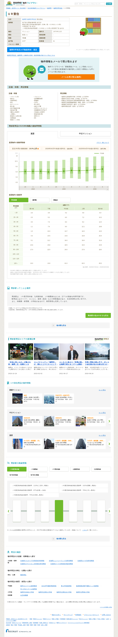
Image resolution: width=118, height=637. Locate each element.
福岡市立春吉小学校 (27, 592)
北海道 (8, 624)
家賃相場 (62, 619)
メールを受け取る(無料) (71, 77)
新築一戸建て (92, 619)
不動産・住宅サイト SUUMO (16, 8)
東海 (28, 624)
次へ (109, 511)
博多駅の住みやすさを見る (98, 315)
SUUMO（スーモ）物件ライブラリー (21, 3)
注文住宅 (8, 622)
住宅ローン (52, 622)
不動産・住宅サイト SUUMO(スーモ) (16, 619)
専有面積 (14, 200)
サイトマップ (68, 615)
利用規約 (78, 615)
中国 (38, 624)
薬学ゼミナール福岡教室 (28, 586)
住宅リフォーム (16, 622)
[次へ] (109, 421)
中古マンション (83, 619)
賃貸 (31, 619)
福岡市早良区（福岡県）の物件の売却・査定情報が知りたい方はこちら (31, 55)
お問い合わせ (106, 615)
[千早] (17, 511)
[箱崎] (31, 511)
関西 (31, 624)
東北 (12, 624)
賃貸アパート (47, 619)
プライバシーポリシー (91, 615)
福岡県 (49, 8)
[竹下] (73, 511)
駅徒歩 (56, 200)
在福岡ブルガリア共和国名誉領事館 (32, 561)
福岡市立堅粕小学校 (83, 592)
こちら (84, 530)
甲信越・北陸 (22, 624)
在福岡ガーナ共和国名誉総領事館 (61, 564)
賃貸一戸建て (55, 619)
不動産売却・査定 (27, 622)
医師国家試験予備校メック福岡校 (87, 586)
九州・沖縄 (44, 624)
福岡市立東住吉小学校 (64, 592)
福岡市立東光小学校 (45, 592)
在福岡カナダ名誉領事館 (86, 561)
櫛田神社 (23, 575)
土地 (107, 619)
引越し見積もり (43, 622)
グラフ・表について (103, 142)
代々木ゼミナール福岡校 (28, 589)
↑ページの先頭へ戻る (106, 607)
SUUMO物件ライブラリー (36, 8)
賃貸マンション (37, 619)
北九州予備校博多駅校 (48, 586)
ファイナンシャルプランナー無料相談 (78, 622)
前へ (9, 511)
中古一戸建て (101, 619)
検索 (109, 3)
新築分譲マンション (72, 619)
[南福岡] (101, 511)
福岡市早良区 (57, 8)
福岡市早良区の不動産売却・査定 (23, 50)
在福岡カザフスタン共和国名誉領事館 (33, 564)
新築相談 (35, 622)
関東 (15, 624)
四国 (35, 624)
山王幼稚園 (24, 595)
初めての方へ (56, 615)
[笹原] (87, 511)
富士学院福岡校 (66, 586)
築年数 (34, 200)
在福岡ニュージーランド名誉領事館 (61, 561)
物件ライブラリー (62, 622)
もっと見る (102, 390)
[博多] (59, 511)
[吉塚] (45, 511)
